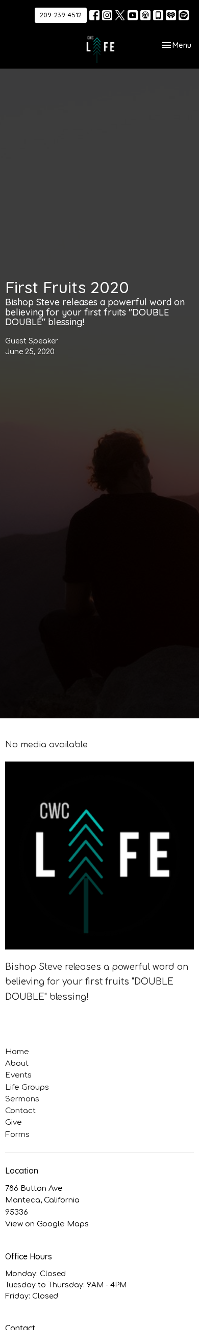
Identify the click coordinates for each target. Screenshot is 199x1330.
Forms (17, 1134)
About (17, 1063)
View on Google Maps (47, 1224)
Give (13, 1122)
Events (18, 1075)
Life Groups (27, 1087)
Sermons (22, 1099)
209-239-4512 (61, 15)
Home (17, 1052)
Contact (20, 1110)
